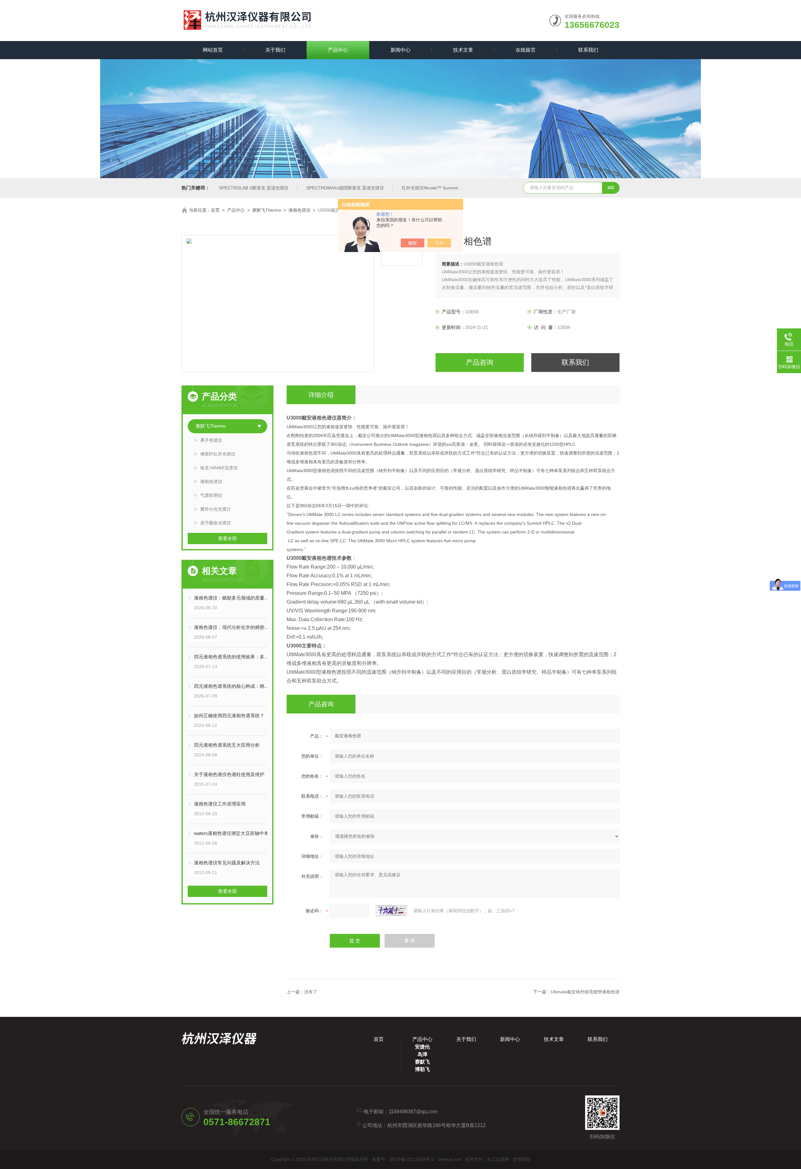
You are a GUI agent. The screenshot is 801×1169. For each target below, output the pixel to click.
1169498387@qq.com (413, 1111)
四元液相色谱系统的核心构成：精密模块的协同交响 (233, 686)
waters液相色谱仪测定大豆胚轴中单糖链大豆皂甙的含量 (233, 833)
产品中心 (338, 50)
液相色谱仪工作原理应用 (220, 803)
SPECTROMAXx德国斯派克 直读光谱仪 (345, 187)
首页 (215, 210)
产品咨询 (479, 362)
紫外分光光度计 (215, 509)
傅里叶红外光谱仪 (217, 453)
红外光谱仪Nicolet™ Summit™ (432, 187)
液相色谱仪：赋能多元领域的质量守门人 (233, 597)
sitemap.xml (450, 1159)
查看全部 (227, 538)
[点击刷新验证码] (391, 910)
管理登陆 (521, 1159)
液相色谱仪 (299, 210)
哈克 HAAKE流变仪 (219, 467)
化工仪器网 (498, 1159)
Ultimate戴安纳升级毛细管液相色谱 (585, 991)
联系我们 (588, 50)
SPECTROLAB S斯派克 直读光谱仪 (253, 187)
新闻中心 (400, 50)
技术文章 (463, 50)
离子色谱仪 (211, 440)
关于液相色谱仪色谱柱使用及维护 (229, 774)
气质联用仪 (211, 495)
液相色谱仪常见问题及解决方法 (227, 862)
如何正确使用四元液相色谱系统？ (229, 715)
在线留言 (526, 50)
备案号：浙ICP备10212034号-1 (403, 1159)
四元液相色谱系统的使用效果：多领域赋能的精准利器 (233, 656)
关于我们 (275, 50)
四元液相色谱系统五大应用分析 (227, 745)
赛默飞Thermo (266, 210)
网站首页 (213, 50)
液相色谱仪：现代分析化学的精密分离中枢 (233, 627)
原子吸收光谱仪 (215, 522)
